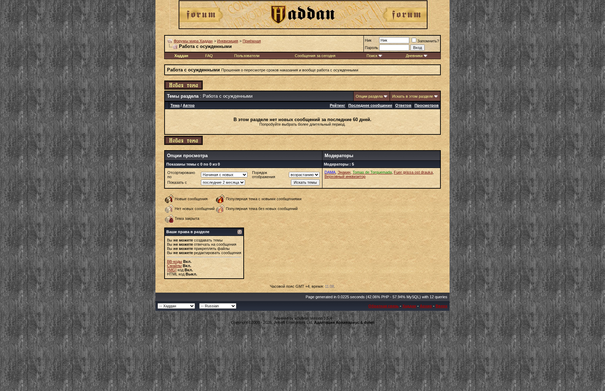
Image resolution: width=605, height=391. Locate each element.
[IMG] (171, 270)
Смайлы (174, 266)
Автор (189, 105)
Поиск (372, 56)
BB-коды (174, 261)
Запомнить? (428, 41)
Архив (426, 306)
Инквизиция (227, 41)
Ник (368, 40)
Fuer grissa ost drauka (413, 172)
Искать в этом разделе (412, 96)
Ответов (403, 105)
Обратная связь (383, 306)
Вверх (441, 306)
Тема (175, 105)
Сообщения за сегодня (315, 56)
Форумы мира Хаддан (193, 41)
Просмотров (427, 105)
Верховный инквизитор (345, 176)
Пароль (371, 48)
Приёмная (252, 41)
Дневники (414, 56)
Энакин (344, 172)
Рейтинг (337, 105)
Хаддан (409, 306)
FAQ (209, 56)
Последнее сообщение (370, 105)
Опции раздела (369, 96)
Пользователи (246, 56)
